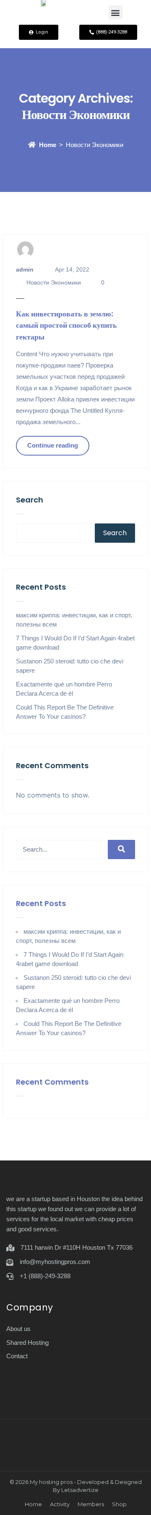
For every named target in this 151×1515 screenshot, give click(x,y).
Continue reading (52, 445)
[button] (115, 12)
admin (25, 269)
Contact (17, 1356)
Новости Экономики (53, 282)
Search (29, 500)
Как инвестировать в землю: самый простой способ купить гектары (66, 325)
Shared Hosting (27, 1342)
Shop (119, 1504)
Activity (60, 1504)
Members (91, 1504)
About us (18, 1328)
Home (47, 144)
